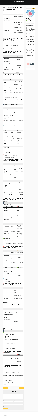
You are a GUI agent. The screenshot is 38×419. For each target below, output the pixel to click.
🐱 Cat (32, 20)
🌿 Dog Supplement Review (29, 20)
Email (14, 400)
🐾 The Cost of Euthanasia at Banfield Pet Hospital (10, 381)
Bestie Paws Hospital (19, 1)
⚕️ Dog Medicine (28, 19)
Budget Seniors (27, 38)
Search (27, 7)
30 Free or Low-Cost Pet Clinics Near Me (30, 28)
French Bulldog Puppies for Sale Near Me (30, 29)
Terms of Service (5, 415)
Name (4, 400)
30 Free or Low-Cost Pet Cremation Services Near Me (10, 382)
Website (4, 403)
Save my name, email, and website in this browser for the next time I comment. (10, 406)
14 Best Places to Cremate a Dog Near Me (9, 380)
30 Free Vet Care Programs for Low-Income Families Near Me (30, 45)
